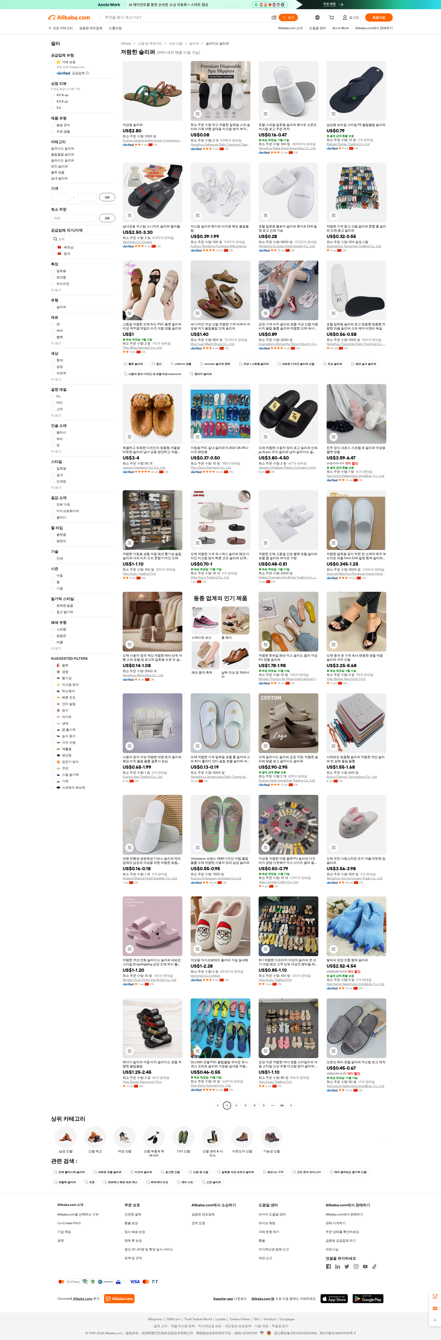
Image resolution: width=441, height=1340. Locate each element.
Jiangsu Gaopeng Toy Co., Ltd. (144, 467)
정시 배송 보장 (134, 1232)
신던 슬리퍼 (213, 1182)
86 (282, 1105)
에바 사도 (187, 1182)
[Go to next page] (291, 1105)
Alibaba (126, 43)
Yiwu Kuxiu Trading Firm (139, 573)
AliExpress (155, 1319)
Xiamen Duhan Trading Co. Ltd (348, 144)
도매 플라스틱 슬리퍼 (72, 1172)
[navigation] (83, 575)
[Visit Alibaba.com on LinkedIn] (337, 1266)
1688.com (173, 1319)
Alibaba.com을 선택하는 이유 (78, 1214)
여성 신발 (175, 43)
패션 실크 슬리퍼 (366, 363)
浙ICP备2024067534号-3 (338, 1333)
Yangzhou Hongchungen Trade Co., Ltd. (355, 878)
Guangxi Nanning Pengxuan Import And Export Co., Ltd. (356, 573)
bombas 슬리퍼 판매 (217, 363)
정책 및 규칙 (133, 1258)
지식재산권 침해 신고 (274, 1249)
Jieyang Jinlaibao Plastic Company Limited (288, 467)
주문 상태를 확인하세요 (342, 1232)
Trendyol (269, 1319)
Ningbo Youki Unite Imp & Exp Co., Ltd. (150, 980)
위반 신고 (265, 1258)
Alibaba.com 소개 (70, 1205)
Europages (287, 1319)
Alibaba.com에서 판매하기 (344, 1214)
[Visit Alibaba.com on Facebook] (328, 1266)
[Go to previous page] (218, 1105)
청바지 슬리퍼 (203, 374)
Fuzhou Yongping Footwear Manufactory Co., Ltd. (220, 246)
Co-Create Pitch (69, 1223)
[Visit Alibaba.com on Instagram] (356, 1266)
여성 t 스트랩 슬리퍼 (256, 363)
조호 (92, 1182)
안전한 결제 (132, 1214)
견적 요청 (198, 1223)
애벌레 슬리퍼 (67, 1182)
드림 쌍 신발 (200, 1172)
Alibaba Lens (82, 1298)
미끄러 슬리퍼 (143, 1172)
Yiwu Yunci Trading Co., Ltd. (210, 577)
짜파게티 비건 (159, 1182)
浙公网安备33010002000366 (295, 1333)
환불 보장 (131, 1223)
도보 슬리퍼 (335, 363)
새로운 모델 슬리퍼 (110, 1172)
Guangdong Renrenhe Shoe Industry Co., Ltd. (288, 344)
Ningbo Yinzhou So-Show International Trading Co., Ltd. (288, 679)
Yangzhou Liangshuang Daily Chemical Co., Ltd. (220, 777)
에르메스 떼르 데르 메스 (123, 1182)
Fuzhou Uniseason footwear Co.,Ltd (216, 878)
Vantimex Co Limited (137, 242)
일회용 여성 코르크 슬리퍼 (238, 1172)
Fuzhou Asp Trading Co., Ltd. (143, 777)
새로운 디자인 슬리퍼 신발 (298, 363)
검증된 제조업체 (203, 1214)
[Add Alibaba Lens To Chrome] (119, 1298)
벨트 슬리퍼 (135, 363)
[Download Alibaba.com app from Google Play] (368, 1298)
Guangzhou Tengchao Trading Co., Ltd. (354, 246)
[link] (435, 1296)
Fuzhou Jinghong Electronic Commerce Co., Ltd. (152, 140)
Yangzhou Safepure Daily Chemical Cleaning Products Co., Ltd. (220, 144)
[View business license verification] (262, 1333)
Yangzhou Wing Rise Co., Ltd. (143, 675)
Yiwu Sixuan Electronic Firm (346, 679)
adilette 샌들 (183, 363)
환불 (262, 1240)
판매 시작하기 (336, 1223)
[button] (274, 17)
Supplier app (223, 1298)
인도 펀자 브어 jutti (309, 1172)
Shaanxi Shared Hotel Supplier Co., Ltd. (150, 878)
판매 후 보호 (133, 1240)
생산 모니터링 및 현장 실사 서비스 (148, 1249)
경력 (60, 1240)
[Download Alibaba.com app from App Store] (334, 1298)
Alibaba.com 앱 (263, 1298)
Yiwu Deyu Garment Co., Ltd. (211, 467)
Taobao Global (239, 1319)
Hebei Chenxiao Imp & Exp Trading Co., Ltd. (288, 577)
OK (107, 197)
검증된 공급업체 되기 (341, 1240)
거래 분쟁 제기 (269, 1232)
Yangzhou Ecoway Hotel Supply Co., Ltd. (287, 246)
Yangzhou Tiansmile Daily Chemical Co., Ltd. (356, 344)
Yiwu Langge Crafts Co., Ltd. (279, 882)
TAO (256, 1319)
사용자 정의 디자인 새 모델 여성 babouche (154, 374)
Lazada (221, 1319)
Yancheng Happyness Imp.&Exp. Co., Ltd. (355, 476)
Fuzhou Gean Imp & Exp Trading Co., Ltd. (287, 780)
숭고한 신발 (172, 1172)
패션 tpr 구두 (275, 1172)
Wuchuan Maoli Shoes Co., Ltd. (213, 344)
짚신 (159, 363)
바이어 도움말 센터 (272, 1214)
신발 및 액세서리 (150, 43)
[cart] (332, 18)
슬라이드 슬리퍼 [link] (217, 43)
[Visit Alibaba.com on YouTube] (365, 1266)
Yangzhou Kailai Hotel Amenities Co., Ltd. (287, 148)
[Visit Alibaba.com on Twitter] (347, 1266)
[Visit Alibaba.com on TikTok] (374, 1266)
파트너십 (332, 1249)
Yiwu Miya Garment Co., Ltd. (142, 347)
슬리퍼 (194, 43)
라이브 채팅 (267, 1223)
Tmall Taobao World (198, 1319)
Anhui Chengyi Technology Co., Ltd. (352, 777)
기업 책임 (64, 1232)
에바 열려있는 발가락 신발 (350, 1172)
